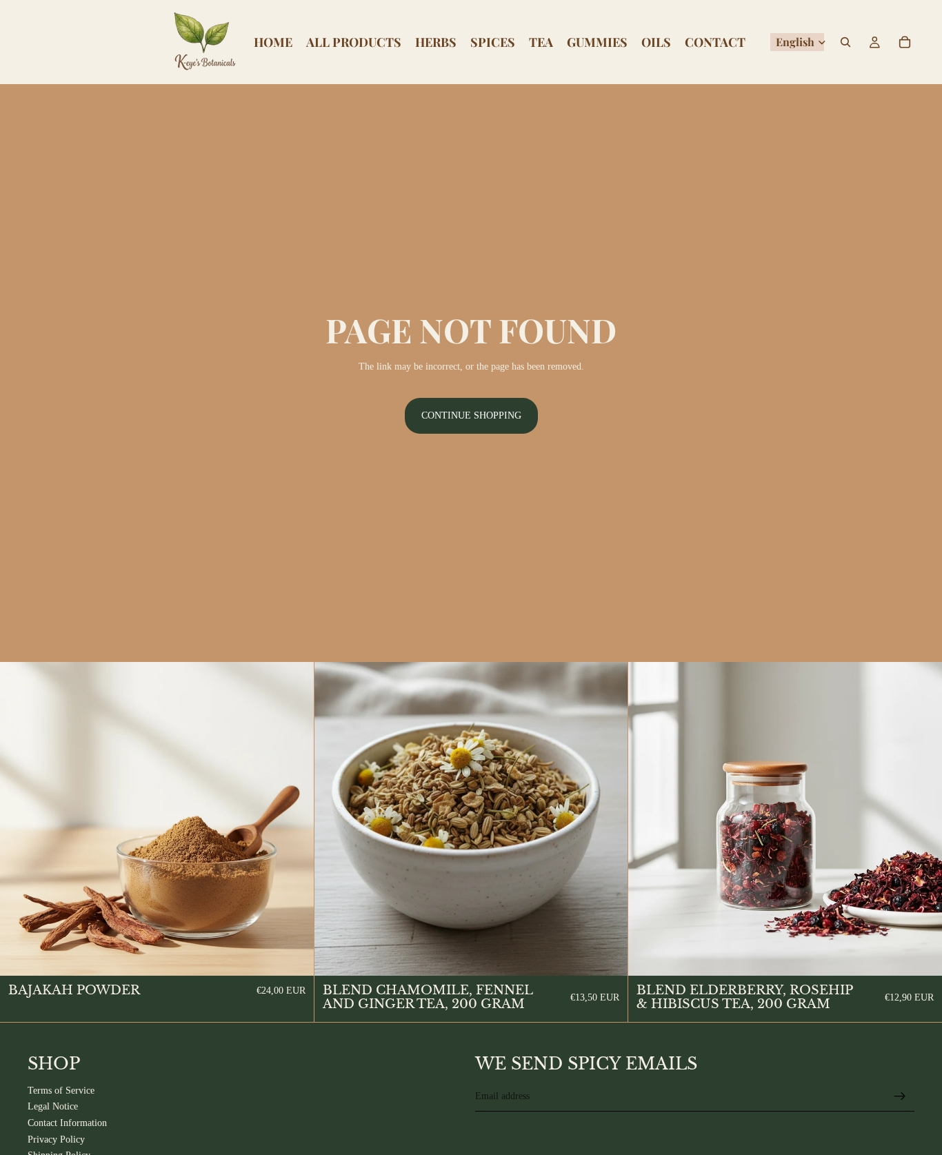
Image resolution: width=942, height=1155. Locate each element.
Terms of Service (61, 1090)
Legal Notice (53, 1107)
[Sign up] (899, 1096)
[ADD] (292, 954)
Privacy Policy (56, 1139)
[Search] (845, 42)
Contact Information (67, 1123)
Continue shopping (471, 415)
